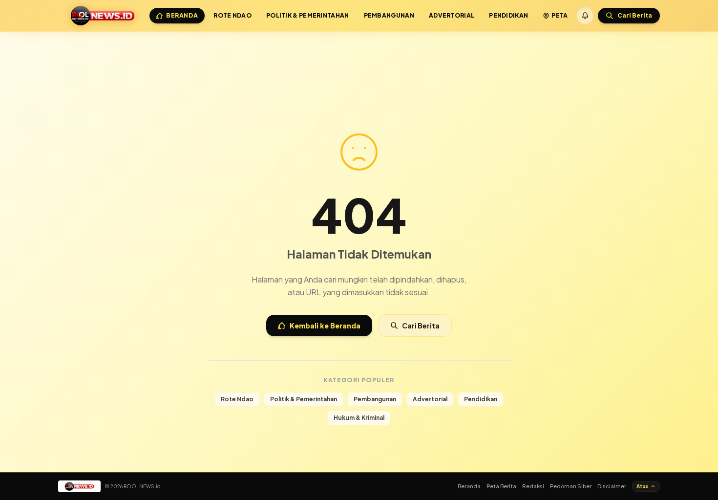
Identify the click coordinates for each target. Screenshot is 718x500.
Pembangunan (389, 15)
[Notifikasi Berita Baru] (585, 15)
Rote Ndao (232, 15)
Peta (559, 15)
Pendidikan (508, 15)
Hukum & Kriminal (359, 417)
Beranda (182, 15)
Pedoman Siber (570, 486)
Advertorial (451, 15)
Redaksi (533, 486)
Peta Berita (501, 486)
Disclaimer (611, 486)
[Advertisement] (359, 58)
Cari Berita (421, 325)
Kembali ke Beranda (325, 325)
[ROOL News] (102, 15)
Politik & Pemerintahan (307, 15)
